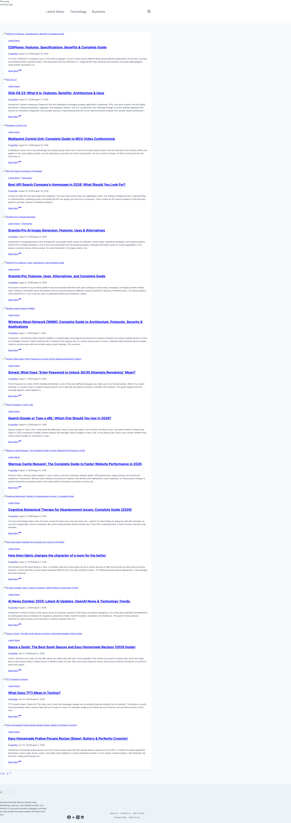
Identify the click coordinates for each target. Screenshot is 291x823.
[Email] (73, 818)
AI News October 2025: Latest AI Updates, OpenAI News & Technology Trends (69, 601)
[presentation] (78, 33)
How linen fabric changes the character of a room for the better (57, 555)
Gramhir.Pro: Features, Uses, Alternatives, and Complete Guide (56, 276)
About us (114, 813)
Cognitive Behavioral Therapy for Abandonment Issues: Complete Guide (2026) (70, 510)
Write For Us (134, 817)
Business (98, 12)
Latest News (55, 12)
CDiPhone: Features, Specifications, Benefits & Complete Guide (57, 47)
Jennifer (14, 54)
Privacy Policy (120, 817)
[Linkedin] (82, 818)
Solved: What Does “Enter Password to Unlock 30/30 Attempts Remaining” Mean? (71, 372)
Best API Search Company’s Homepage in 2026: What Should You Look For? (66, 184)
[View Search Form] (149, 11)
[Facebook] (69, 818)
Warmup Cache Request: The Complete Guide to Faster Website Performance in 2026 (75, 464)
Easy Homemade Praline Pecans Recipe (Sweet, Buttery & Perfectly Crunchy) (68, 738)
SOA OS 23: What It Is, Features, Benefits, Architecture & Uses (56, 93)
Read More (14, 71)
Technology (78, 12)
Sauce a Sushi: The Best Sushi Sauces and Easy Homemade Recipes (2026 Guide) (71, 647)
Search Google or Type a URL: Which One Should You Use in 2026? (59, 418)
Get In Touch (138, 813)
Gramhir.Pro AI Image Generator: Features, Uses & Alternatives (56, 230)
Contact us (125, 813)
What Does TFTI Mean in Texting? (34, 693)
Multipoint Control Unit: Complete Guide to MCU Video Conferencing (61, 139)
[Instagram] (78, 818)
